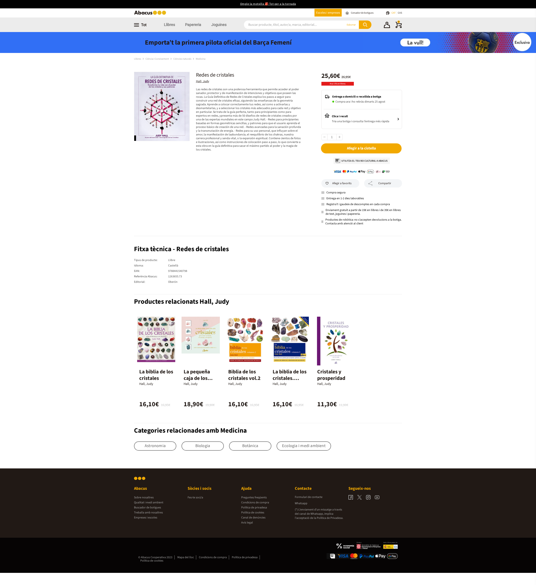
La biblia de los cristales (156, 375)
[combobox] (288, 24)
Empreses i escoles (145, 518)
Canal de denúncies (253, 518)
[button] (387, 26)
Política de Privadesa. (330, 518)
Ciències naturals (182, 59)
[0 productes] (398, 27)
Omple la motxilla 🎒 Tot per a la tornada (268, 4)
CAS (400, 13)
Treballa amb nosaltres (148, 512)
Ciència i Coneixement (157, 59)
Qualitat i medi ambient (148, 502)
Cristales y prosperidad (331, 375)
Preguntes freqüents (254, 497)
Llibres (169, 24)
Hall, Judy (202, 81)
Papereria (193, 24)
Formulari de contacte (308, 497)
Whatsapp (301, 503)
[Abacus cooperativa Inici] (151, 14)
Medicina (200, 59)
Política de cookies (252, 512)
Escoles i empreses (328, 12)
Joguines (219, 24)
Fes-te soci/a (195, 497)
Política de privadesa (254, 507)
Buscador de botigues (147, 507)
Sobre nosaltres (144, 497)
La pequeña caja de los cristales (197, 378)
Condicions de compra (255, 502)
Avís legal (247, 523)
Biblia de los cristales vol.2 (244, 375)
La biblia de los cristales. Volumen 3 (290, 378)
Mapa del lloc (185, 557)
